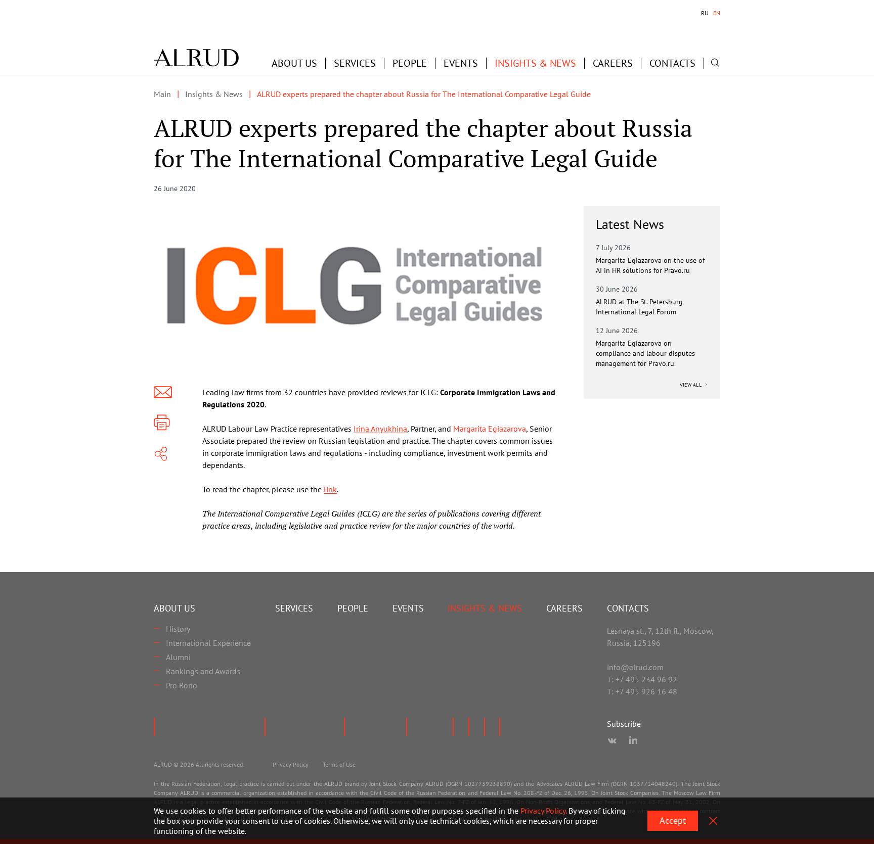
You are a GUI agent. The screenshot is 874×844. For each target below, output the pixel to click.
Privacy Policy (291, 764)
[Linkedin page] (633, 741)
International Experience (208, 643)
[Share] (161, 454)
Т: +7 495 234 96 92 (642, 679)
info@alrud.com (635, 667)
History (178, 629)
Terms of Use (339, 764)
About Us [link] (294, 63)
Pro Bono (181, 685)
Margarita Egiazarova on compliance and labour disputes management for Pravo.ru (645, 353)
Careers (613, 63)
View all (691, 385)
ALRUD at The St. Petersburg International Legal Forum (639, 306)
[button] (294, 63)
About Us (174, 608)
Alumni (178, 657)
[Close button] (713, 821)
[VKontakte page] (612, 741)
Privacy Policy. (543, 811)
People (409, 63)
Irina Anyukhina (380, 429)
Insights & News (535, 63)
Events (461, 63)
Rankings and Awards (203, 671)
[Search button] (715, 63)
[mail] (163, 392)
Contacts (672, 63)
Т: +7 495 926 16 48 (642, 691)
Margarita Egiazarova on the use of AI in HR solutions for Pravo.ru (650, 265)
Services (355, 63)
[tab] (705, 13)
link (330, 489)
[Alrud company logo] (196, 57)
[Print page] (162, 422)
